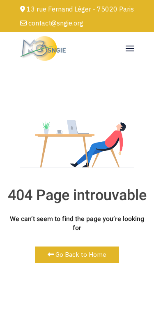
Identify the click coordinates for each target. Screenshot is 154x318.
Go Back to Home (80, 254)
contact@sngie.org (55, 23)
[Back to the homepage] (43, 48)
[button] (130, 48)
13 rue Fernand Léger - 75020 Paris (79, 9)
